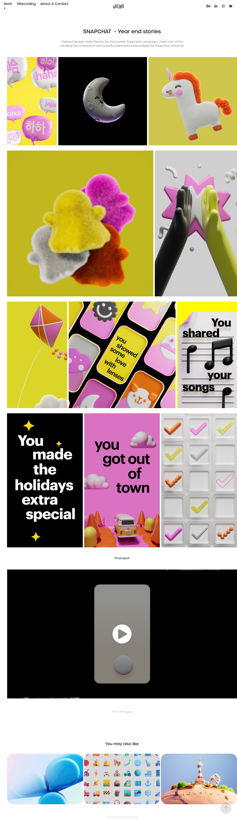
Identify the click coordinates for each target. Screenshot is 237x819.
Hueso (128, 711)
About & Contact (54, 4)
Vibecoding (26, 4)
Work (8, 4)
